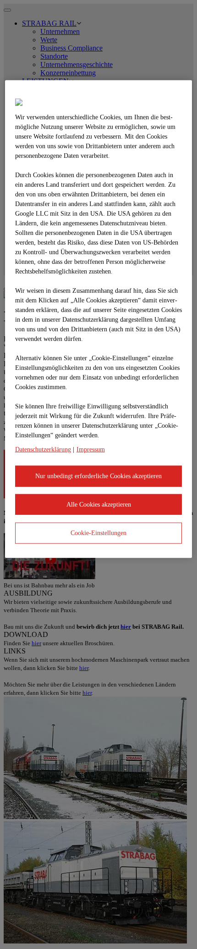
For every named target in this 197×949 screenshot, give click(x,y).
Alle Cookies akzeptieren (98, 504)
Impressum (91, 449)
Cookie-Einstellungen (98, 533)
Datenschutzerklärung (43, 449)
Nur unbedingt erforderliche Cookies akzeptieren (98, 476)
